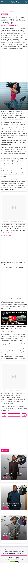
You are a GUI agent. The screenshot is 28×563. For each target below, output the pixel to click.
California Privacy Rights (19, 551)
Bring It (4, 415)
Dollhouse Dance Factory (14, 415)
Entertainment (10, 11)
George (24, 415)
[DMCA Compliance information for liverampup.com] (14, 562)
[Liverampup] (14, 1)
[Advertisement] (14, 65)
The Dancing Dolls (6, 235)
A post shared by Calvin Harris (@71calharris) (12, 390)
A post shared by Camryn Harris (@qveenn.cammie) (14, 221)
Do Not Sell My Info (20, 553)
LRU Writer (5, 25)
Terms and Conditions (10, 549)
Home (2, 11)
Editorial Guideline (8, 551)
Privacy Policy (20, 549)
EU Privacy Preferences (9, 553)
